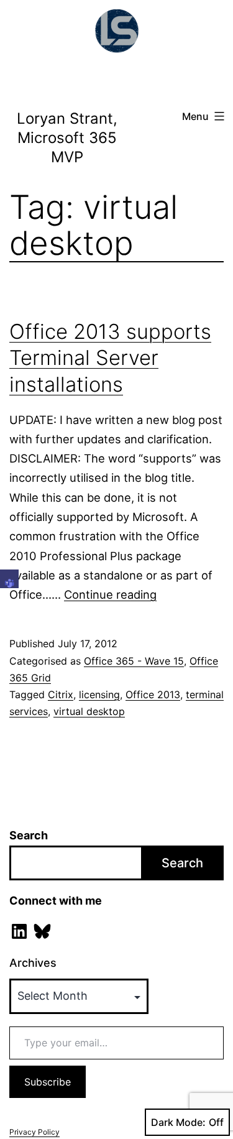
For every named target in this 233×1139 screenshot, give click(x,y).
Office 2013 (153, 694)
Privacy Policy (34, 1132)
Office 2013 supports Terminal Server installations (110, 358)
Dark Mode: (178, 1122)
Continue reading (110, 594)
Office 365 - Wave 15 (134, 661)
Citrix (60, 694)
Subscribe (47, 1082)
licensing (99, 694)
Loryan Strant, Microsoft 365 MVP (67, 137)
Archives (33, 962)
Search (28, 835)
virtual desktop (89, 711)
